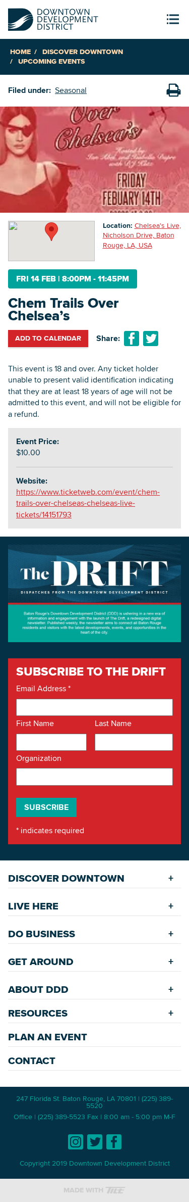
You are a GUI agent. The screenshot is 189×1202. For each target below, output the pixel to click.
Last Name (113, 723)
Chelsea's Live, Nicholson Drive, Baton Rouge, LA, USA (142, 235)
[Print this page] (173, 90)
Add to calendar (48, 338)
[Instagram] (75, 1141)
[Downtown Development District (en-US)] (53, 17)
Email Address (43, 688)
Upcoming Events (51, 61)
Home (20, 51)
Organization (38, 758)
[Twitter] (94, 1141)
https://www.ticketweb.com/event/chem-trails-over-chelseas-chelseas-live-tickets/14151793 (88, 503)
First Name (35, 723)
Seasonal (71, 90)
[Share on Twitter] (150, 338)
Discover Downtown (82, 51)
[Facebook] (113, 1141)
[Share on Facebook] (131, 338)
